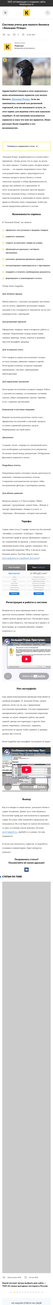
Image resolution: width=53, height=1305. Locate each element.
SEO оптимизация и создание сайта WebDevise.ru (27, 3)
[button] (14, 1292)
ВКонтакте (26, 870)
